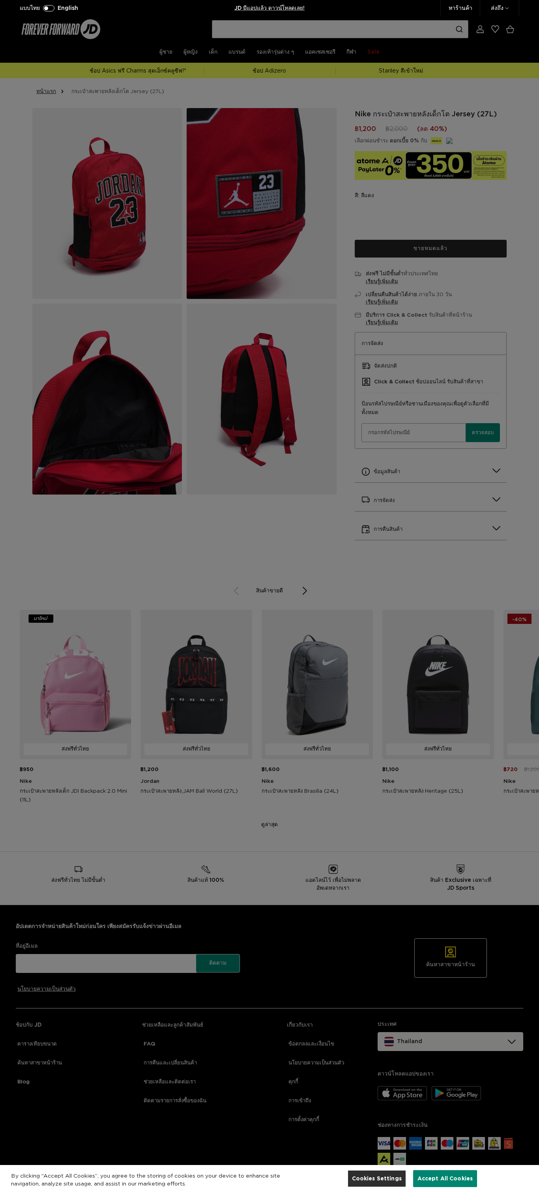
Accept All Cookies (445, 1178)
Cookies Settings (377, 1178)
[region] (269, 1179)
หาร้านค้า (460, 8)
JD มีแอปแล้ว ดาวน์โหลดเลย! (269, 8)
